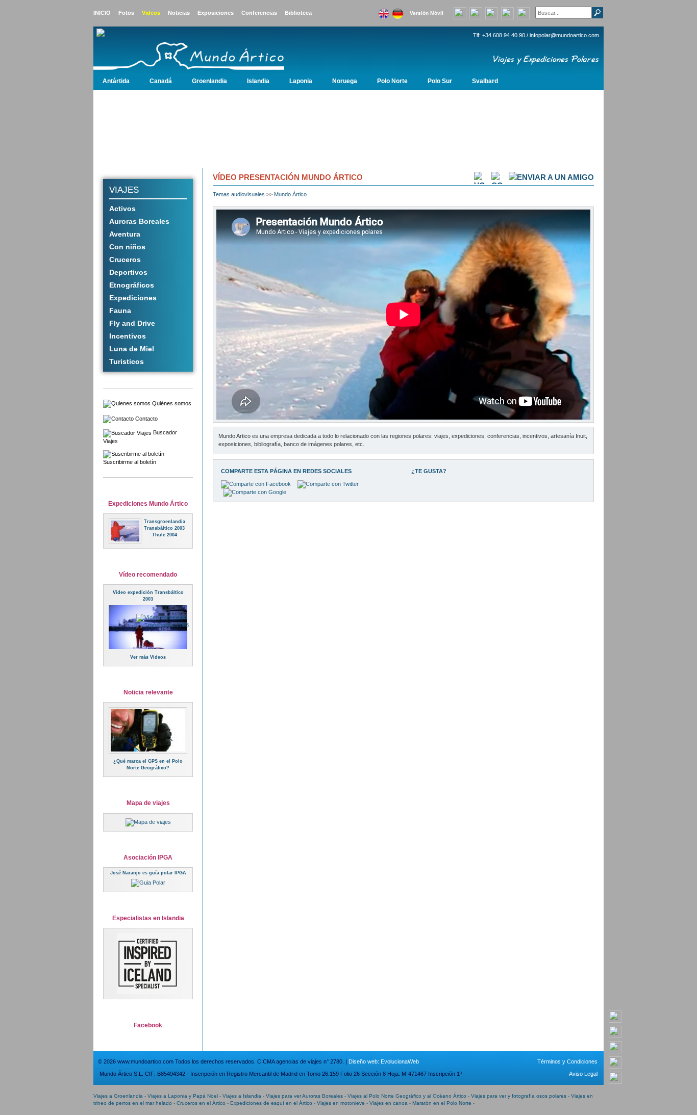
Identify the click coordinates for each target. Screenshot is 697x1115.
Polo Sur (440, 81)
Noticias (179, 13)
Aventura (124, 234)
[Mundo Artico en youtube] (475, 12)
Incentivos (127, 336)
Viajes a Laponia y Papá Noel (182, 1096)
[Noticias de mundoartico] (148, 730)
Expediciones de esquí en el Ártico (271, 1103)
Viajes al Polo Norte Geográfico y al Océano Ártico (406, 1096)
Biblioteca (298, 13)
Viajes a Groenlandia (118, 1096)
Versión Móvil (426, 13)
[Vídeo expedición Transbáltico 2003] (169, 621)
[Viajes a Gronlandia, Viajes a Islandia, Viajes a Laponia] (208, 49)
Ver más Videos (148, 657)
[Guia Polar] (148, 882)
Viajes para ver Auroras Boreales (304, 1096)
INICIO (102, 13)
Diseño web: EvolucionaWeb (383, 1061)
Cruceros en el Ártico (201, 1103)
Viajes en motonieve (341, 1103)
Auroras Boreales (139, 221)
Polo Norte (392, 81)
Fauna (120, 310)
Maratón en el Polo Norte (441, 1103)
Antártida (116, 81)
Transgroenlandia (164, 521)
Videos (151, 13)
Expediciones (133, 298)
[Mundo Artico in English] (384, 11)
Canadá (161, 81)
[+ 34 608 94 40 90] (615, 1016)
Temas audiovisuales (239, 194)
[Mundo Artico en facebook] (491, 12)
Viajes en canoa (388, 1103)
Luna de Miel (131, 349)
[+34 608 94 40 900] (460, 12)
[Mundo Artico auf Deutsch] (397, 11)
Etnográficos (131, 285)
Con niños (127, 247)
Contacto (146, 419)
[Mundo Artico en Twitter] (523, 12)
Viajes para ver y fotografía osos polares (518, 1096)
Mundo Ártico (290, 194)
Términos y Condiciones (567, 1061)
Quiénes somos (171, 403)
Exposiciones (215, 13)
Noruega (344, 81)
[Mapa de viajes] (148, 822)
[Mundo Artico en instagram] (507, 12)
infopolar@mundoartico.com (564, 35)
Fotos (126, 13)
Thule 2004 (164, 534)
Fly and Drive (132, 323)
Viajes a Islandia (241, 1096)
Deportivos (128, 272)
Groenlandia (209, 81)
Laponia (300, 81)
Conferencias (259, 13)
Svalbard (485, 81)
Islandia (258, 81)
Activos (122, 208)
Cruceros (125, 259)
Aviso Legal (583, 1074)
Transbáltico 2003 (164, 528)
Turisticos (126, 361)
